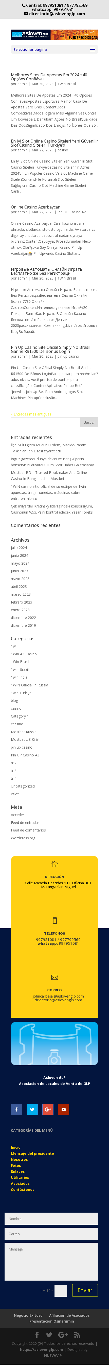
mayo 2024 (20, 563)
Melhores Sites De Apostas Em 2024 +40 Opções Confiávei (49, 77)
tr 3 (13, 770)
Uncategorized (23, 786)
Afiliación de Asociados (69, 1315)
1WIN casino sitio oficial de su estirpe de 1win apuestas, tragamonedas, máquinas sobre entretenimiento (48, 492)
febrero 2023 (21, 602)
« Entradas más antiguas (31, 414)
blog (14, 700)
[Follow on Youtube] (63, 1109)
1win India (19, 677)
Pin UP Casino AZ (72, 212)
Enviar (85, 1290)
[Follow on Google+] (47, 1109)
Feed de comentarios (28, 830)
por (14, 212)
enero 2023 (20, 609)
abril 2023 (19, 586)
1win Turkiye (21, 692)
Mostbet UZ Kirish (26, 739)
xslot (15, 794)
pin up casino (68, 356)
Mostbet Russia (24, 731)
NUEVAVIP (53, 1355)
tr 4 (13, 778)
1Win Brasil (67, 83)
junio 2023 (19, 570)
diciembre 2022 (23, 617)
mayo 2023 (20, 578)
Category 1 (20, 716)
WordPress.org (23, 838)
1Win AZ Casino (24, 654)
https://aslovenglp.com (41, 1349)
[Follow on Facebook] (16, 1109)
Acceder (17, 814)
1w (13, 646)
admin (22, 83)
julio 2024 (19, 547)
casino (63, 150)
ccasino (17, 724)
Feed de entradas (25, 822)
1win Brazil (20, 669)
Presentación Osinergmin (51, 1321)
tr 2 (13, 762)
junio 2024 (19, 555)
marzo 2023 (21, 594)
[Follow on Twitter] (32, 1109)
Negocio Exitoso (28, 1315)
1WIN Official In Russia (29, 685)
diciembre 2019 (23, 625)
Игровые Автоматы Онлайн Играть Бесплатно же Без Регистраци (46, 271)
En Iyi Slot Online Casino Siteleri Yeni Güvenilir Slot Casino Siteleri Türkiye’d (54, 143)
